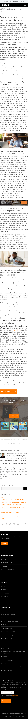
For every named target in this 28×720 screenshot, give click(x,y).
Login (4, 543)
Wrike (13, 330)
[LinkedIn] (2, 524)
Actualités (5, 596)
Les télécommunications (9, 631)
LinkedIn (11, 479)
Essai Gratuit (6, 600)
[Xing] (25, 524)
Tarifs (4, 663)
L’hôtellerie (5, 618)
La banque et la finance (9, 614)
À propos (5, 559)
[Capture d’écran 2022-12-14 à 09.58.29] (14, 200)
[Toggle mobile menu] (25, 5)
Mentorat (5, 656)
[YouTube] (18, 524)
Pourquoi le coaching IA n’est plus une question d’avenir (12, 513)
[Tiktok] (21, 524)
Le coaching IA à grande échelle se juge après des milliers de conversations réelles (13, 498)
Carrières (5, 566)
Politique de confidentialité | (15, 713)
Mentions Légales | (5, 713)
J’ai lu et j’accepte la (10, 695)
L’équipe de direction (8, 562)
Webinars (5, 589)
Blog (4, 586)
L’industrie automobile (8, 611)
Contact (5, 573)
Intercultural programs (8, 660)
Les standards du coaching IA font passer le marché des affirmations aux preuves (14, 503)
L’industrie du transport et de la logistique (13, 635)
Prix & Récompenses (8, 569)
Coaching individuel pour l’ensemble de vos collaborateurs (14, 652)
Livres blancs (6, 593)
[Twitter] (14, 524)
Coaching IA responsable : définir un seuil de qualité (14, 517)
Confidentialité (15, 695)
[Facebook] (6, 524)
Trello (19, 330)
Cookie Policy (23, 713)
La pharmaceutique (8, 638)
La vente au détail (7, 628)
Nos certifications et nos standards (12, 667)
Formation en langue (8, 670)
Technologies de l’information (10, 621)
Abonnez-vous (6, 700)
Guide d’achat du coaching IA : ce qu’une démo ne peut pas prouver (13, 508)
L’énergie (5, 624)
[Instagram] (10, 524)
